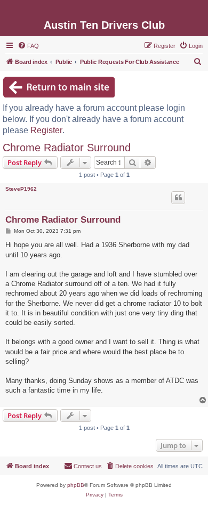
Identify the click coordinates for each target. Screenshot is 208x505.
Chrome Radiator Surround (67, 147)
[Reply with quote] (178, 197)
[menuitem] (28, 45)
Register (46, 130)
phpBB (75, 485)
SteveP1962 (21, 189)
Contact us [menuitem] (88, 466)
